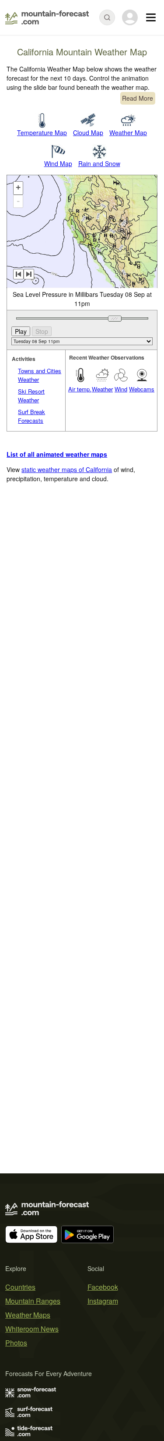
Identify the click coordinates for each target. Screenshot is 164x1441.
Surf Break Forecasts (31, 416)
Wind (121, 389)
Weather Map (128, 132)
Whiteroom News (32, 1329)
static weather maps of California (66, 469)
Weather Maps (27, 1315)
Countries (20, 1287)
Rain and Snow (99, 163)
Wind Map (58, 163)
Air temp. (79, 389)
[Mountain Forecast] (47, 17)
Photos (16, 1343)
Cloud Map (88, 132)
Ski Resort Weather (31, 395)
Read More (137, 98)
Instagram (102, 1301)
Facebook (102, 1287)
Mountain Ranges (32, 1301)
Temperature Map (42, 132)
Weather (102, 389)
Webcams (141, 389)
